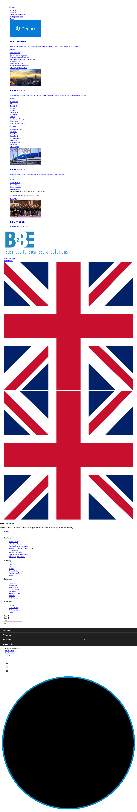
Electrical (13, 106)
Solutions (7, 630)
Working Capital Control (18, 68)
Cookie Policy (10, 653)
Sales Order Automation (18, 55)
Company (7, 635)
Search (6, 616)
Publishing (13, 115)
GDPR (7, 655)
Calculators (14, 134)
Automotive (14, 102)
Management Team (16, 17)
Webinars (13, 145)
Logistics (13, 110)
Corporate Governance (18, 14)
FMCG (12, 117)
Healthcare (14, 121)
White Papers (14, 147)
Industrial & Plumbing (17, 123)
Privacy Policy (10, 651)
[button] (68, 455)
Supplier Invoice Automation (19, 66)
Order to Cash (15, 53)
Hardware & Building (17, 119)
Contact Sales (15, 183)
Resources (7, 639)
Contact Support (16, 185)
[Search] (5, 623)
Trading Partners (15, 142)
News (12, 19)
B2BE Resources (16, 130)
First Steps (13, 140)
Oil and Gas (14, 112)
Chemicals (14, 104)
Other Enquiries (15, 187)
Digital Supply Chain (17, 63)
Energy (12, 108)
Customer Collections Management (22, 59)
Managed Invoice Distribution (20, 57)
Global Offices (15, 189)
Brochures (13, 132)
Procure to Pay (15, 61)
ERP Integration (15, 138)
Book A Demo (14, 199)
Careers (13, 12)
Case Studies (14, 136)
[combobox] (13, 620)
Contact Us (8, 644)
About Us (13, 10)
